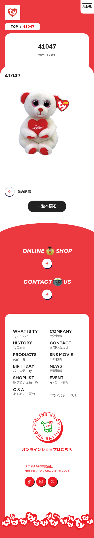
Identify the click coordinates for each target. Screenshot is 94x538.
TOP (14, 27)
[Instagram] (41, 482)
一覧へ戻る (47, 206)
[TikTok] (29, 482)
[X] (52, 482)
